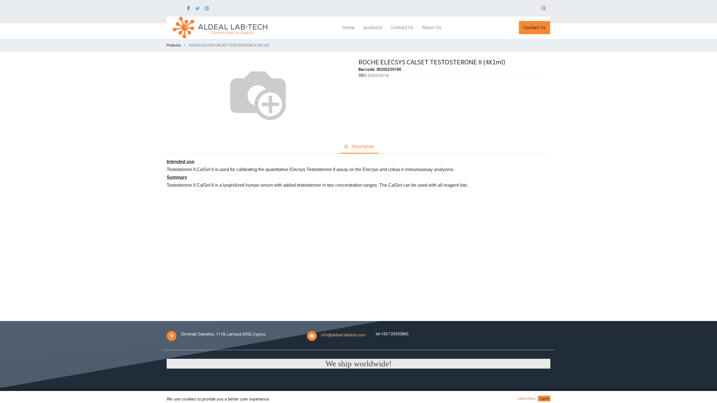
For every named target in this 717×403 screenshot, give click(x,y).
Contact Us (534, 27)
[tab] (359, 147)
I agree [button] (544, 398)
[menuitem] (348, 28)
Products (174, 45)
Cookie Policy (526, 398)
